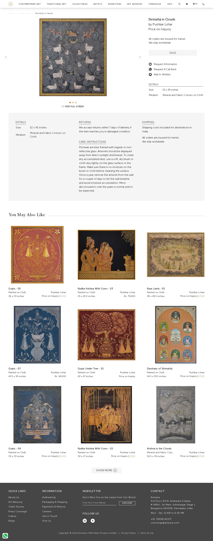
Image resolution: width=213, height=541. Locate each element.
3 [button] (76, 102)
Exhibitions (114, 4)
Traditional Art (56, 4)
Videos (12, 516)
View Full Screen (74, 106)
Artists (97, 4)
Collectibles (80, 4)
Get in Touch (49, 516)
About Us (13, 497)
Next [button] (138, 57)
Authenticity (49, 497)
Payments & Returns (54, 506)
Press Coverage (17, 511)
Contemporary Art (30, 4)
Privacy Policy (128, 533)
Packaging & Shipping (54, 502)
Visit (170, 4)
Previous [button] (7, 57)
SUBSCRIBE (127, 503)
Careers (47, 511)
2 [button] (73, 102)
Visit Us (46, 520)
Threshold (154, 4)
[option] (73, 57)
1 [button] (70, 102)
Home (11, 13)
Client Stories (16, 506)
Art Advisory (135, 4)
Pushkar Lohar (24, 13)
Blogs (11, 520)
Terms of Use (146, 533)
